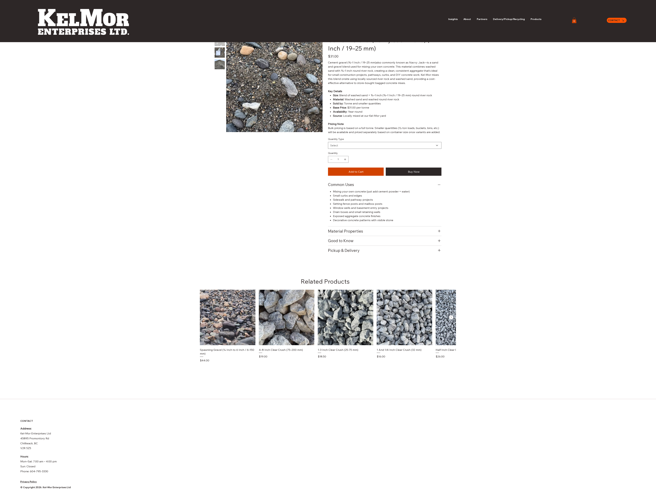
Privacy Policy (28, 481)
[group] (328, 326)
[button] (574, 20)
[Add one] (345, 159)
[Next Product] (451, 317)
